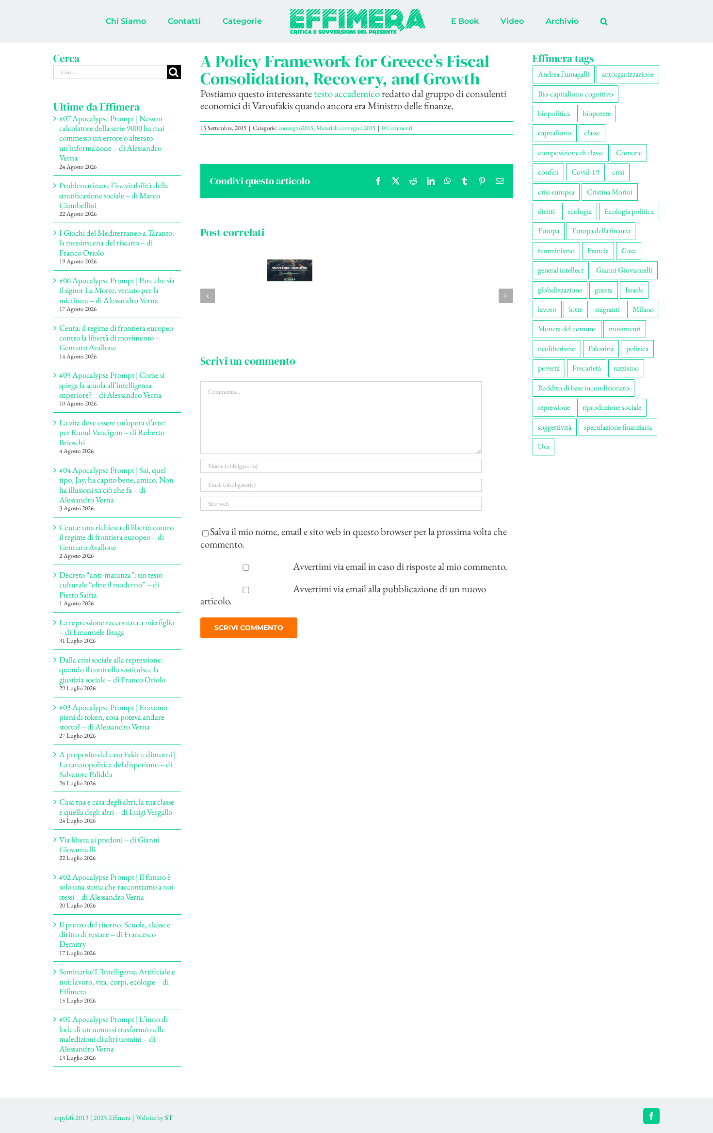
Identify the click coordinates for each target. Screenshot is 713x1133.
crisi (618, 172)
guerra (604, 290)
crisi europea (556, 192)
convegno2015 (295, 128)
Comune (629, 152)
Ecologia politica (629, 211)
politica (637, 348)
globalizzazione (560, 290)
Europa (548, 231)
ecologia (579, 211)
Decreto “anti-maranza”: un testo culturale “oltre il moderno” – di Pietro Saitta (110, 584)
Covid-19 (585, 172)
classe (592, 133)
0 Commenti (397, 128)
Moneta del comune (567, 329)
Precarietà (586, 368)
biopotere (597, 113)
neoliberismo (557, 348)
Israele (634, 290)
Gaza (628, 250)
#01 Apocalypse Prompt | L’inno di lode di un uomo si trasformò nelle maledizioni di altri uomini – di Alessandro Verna (113, 1034)
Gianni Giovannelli (624, 270)
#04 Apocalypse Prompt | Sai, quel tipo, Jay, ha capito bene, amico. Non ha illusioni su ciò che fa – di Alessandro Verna (116, 485)
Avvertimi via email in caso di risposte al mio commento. (400, 566)
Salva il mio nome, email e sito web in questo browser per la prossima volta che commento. (353, 537)
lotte (576, 309)
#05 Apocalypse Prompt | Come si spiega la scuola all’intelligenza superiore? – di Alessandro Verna (111, 385)
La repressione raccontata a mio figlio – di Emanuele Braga (116, 627)
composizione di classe (570, 152)
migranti (607, 309)
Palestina (601, 348)
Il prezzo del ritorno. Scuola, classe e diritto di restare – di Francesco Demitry (114, 934)
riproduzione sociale (612, 407)
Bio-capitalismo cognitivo (575, 94)
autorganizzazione (628, 74)
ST (169, 1117)
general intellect (560, 270)
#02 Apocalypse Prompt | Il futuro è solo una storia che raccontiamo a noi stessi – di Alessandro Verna (116, 887)
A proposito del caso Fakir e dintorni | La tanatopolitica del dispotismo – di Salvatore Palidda (117, 764)
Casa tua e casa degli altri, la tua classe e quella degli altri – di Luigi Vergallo (116, 806)
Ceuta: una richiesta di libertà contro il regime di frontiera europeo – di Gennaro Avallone (116, 537)
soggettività (554, 427)
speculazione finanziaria (618, 427)
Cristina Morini (609, 192)
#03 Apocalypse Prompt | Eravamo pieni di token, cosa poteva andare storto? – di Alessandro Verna (113, 717)
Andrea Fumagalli (563, 74)
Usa (543, 446)
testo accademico (347, 93)
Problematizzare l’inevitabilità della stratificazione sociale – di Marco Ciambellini (113, 195)
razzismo (626, 368)
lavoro (547, 309)
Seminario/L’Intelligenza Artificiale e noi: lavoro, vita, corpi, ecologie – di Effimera (117, 981)
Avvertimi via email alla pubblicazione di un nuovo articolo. (343, 594)
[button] (563, 21)
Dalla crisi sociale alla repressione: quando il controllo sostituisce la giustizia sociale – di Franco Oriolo (112, 669)
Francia (598, 250)
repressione (554, 407)
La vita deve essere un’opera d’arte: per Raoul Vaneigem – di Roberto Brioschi (112, 432)
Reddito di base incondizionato (583, 388)
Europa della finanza (601, 231)
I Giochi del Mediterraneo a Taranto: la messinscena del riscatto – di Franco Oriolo (116, 242)
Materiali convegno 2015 (345, 128)
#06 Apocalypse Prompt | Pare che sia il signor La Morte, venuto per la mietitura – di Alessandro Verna (117, 290)
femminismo (556, 250)
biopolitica (554, 113)
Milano (643, 309)
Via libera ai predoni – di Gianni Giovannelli (109, 844)
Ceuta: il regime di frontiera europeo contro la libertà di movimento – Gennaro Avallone (116, 338)
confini (548, 172)
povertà (549, 368)
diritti (546, 211)
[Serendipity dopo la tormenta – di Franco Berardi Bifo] (289, 266)
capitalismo (554, 133)
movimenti (625, 329)
